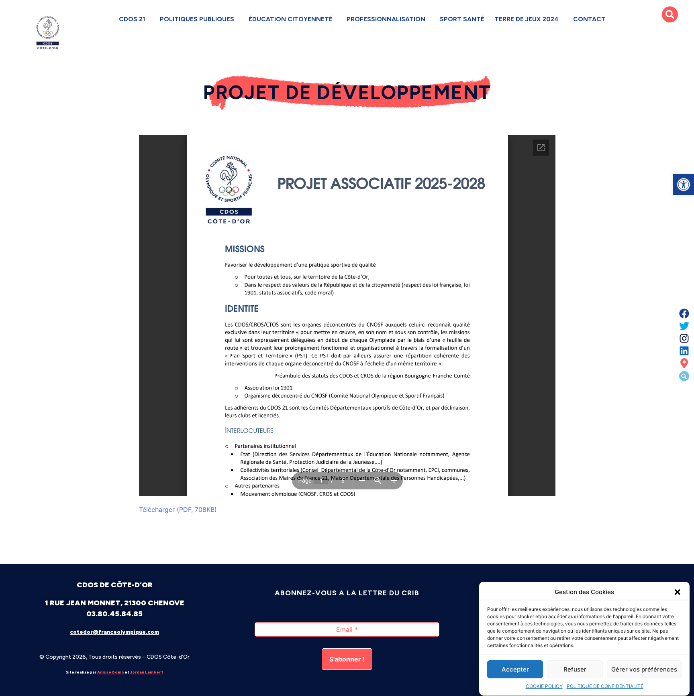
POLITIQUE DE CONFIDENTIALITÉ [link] (605, 686)
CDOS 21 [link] (132, 19)
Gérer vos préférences (644, 669)
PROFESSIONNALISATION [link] (386, 19)
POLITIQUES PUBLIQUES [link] (197, 19)
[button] (678, 592)
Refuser (574, 669)
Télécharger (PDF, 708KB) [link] (178, 509)
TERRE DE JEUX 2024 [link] (527, 19)
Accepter (515, 669)
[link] (683, 184)
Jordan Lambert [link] (146, 672)
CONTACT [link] (589, 19)
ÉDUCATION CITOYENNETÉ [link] (291, 19)
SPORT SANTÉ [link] (462, 19)
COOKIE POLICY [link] (544, 686)
